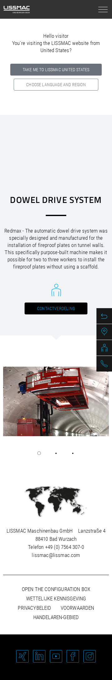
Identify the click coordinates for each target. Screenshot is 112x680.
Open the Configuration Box (56, 589)
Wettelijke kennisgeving (56, 598)
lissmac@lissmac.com (56, 555)
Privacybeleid (34, 608)
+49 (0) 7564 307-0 (64, 547)
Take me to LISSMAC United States (56, 69)
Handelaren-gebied (56, 617)
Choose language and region (56, 84)
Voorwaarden (77, 608)
